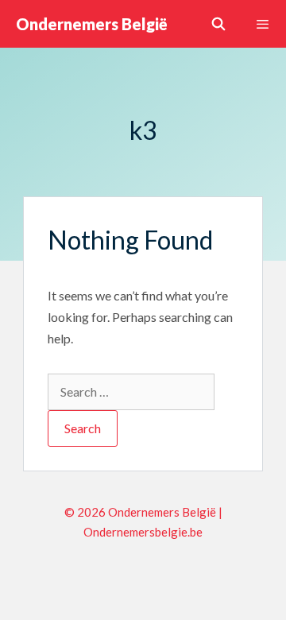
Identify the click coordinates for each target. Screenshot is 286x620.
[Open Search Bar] (219, 24)
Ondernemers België (92, 23)
